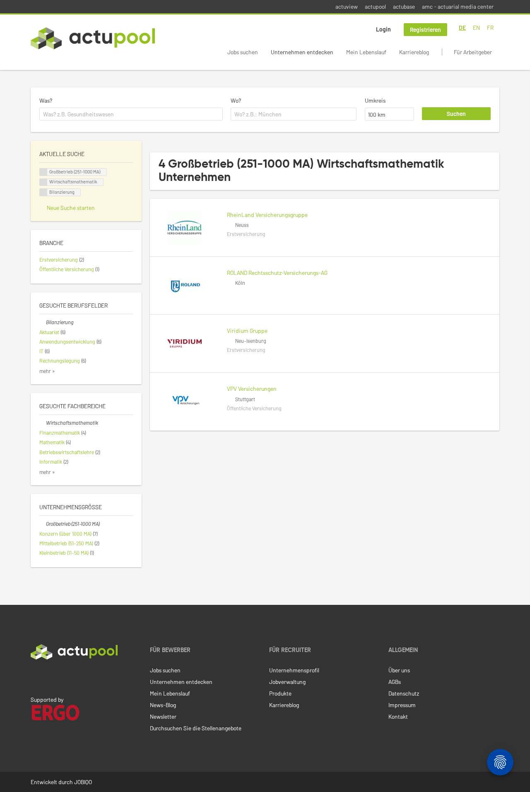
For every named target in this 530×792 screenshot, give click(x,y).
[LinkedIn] (35, 677)
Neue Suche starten (71, 207)
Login (383, 29)
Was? (45, 100)
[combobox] (131, 114)
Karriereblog (414, 51)
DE (462, 27)
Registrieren (425, 29)
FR (490, 27)
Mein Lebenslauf (366, 51)
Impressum (402, 704)
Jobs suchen (242, 51)
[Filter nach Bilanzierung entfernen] (42, 322)
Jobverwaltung (287, 681)
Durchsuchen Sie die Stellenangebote (195, 728)
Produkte (280, 693)
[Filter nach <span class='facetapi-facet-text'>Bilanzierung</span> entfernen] (43, 192)
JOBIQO (83, 781)
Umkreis (375, 100)
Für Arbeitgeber (473, 51)
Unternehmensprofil (294, 670)
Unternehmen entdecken (302, 51)
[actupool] (93, 38)
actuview (346, 6)
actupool (375, 6)
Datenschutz (403, 693)
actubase (404, 6)
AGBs (394, 681)
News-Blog (163, 704)
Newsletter (163, 716)
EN (476, 27)
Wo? (236, 100)
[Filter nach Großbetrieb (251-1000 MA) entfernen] (42, 523)
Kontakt (398, 716)
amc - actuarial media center (458, 6)
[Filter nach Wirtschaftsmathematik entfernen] (42, 422)
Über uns (399, 670)
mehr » (47, 371)
